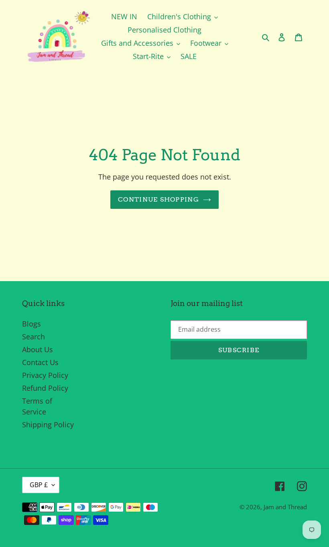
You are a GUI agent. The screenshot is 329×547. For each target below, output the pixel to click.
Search (33, 336)
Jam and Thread (285, 507)
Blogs (31, 324)
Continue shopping (158, 199)
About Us (37, 349)
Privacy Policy (45, 375)
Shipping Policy (48, 424)
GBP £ (39, 484)
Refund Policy (45, 388)
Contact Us (40, 362)
